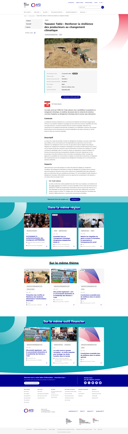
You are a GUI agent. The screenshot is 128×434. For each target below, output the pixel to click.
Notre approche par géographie (43, 393)
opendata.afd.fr (99, 411)
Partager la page (34, 33)
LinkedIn (96, 382)
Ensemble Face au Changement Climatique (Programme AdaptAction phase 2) (62, 239)
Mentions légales (52, 429)
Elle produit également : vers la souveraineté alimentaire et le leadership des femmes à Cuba (63, 294)
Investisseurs (71, 2)
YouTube (92, 382)
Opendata (93, 395)
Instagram (100, 382)
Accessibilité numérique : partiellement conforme (65, 429)
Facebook (85, 382)
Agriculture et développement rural (51, 34)
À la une (79, 391)
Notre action (36, 12)
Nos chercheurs (67, 400)
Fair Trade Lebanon (54, 185)
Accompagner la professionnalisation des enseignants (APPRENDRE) (35, 238)
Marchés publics (88, 2)
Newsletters (80, 395)
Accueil (25, 15)
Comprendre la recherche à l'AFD (70, 391)
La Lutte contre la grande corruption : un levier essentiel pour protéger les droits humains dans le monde (64, 353)
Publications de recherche (96, 393)
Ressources (82, 12)
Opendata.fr (74, 199)
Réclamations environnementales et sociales (84, 429)
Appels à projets (79, 2)
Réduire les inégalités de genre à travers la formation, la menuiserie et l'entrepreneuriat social (90, 239)
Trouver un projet (32, 15)
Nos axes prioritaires (68, 393)
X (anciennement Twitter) (89, 382)
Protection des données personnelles (40, 429)
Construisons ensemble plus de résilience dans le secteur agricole (90, 297)
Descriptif (28, 24)
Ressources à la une (95, 391)
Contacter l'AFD (29, 429)
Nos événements (81, 393)
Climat (60, 34)
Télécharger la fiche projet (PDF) (72, 97)
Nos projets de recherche (69, 395)
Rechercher (102, 7)
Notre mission (26, 391)
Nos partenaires (27, 400)
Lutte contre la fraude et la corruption (64, 432)
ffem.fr (81, 411)
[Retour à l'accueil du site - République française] (39, 5)
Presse (95, 2)
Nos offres (45, 12)
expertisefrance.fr (72, 411)
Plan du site (100, 429)
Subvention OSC (66, 89)
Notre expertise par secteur (42, 395)
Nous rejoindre (26, 402)
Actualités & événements (71, 12)
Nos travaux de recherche (56, 12)
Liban (63, 84)
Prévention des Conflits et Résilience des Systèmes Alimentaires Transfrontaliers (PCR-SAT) (36, 297)
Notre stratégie (26, 393)
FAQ (95, 429)
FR (101, 2)
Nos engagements (27, 395)
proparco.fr (89, 411)
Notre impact (40, 391)
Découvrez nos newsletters (31, 383)
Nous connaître (27, 12)
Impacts (28, 27)
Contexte (28, 20)
